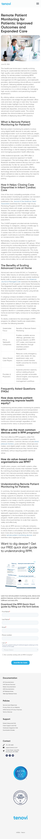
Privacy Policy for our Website (11, 707)
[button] (37, 3)
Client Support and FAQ (9, 725)
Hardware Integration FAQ (10, 728)
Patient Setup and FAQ (9, 723)
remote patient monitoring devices (19, 535)
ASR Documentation (8, 689)
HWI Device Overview (9, 684)
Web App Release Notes (10, 693)
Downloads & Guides (9, 730)
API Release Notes (8, 691)
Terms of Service (7, 712)
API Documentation (8, 682)
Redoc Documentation (9, 687)
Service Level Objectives (10, 705)
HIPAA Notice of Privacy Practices (12, 709)
